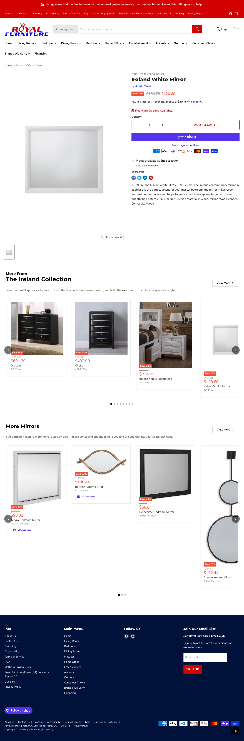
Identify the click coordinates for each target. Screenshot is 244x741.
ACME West (143, 86)
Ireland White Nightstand (155, 379)
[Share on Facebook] (133, 178)
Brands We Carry (16, 54)
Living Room (26, 43)
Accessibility (52, 13)
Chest (79, 366)
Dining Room (70, 43)
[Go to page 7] (129, 404)
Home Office (113, 43)
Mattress (92, 43)
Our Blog (179, 13)
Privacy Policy (195, 13)
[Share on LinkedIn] (145, 178)
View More (223, 283)
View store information (147, 165)
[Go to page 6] (126, 404)
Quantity (136, 116)
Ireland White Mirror (217, 386)
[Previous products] (8, 350)
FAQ (85, 13)
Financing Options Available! (153, 111)
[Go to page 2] (114, 404)
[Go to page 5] (123, 404)
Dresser (16, 366)
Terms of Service (71, 13)
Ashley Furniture (19, 523)
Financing (38, 13)
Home (8, 43)
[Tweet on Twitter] (139, 178)
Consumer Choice (203, 43)
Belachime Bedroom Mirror (156, 512)
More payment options (185, 145)
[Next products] (236, 350)
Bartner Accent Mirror (89, 487)
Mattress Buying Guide (103, 13)
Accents (161, 43)
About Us (9, 13)
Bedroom (47, 43)
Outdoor (180, 43)
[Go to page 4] (120, 404)
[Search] (197, 29)
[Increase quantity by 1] (162, 125)
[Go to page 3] (117, 404)
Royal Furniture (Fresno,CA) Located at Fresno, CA (145, 13)
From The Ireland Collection (147, 73)
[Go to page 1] (111, 404)
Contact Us (23, 13)
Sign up (192, 669)
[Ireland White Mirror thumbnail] (9, 252)
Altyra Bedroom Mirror (25, 520)
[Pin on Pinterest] (151, 178)
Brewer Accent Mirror (218, 577)
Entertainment (139, 43)
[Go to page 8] (132, 404)
